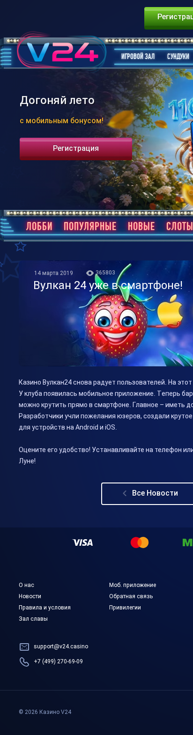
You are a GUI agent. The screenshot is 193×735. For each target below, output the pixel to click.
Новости (30, 597)
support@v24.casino (61, 647)
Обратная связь (131, 597)
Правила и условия (45, 608)
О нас (26, 585)
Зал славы (33, 619)
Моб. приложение (132, 585)
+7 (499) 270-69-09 (58, 662)
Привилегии (125, 608)
